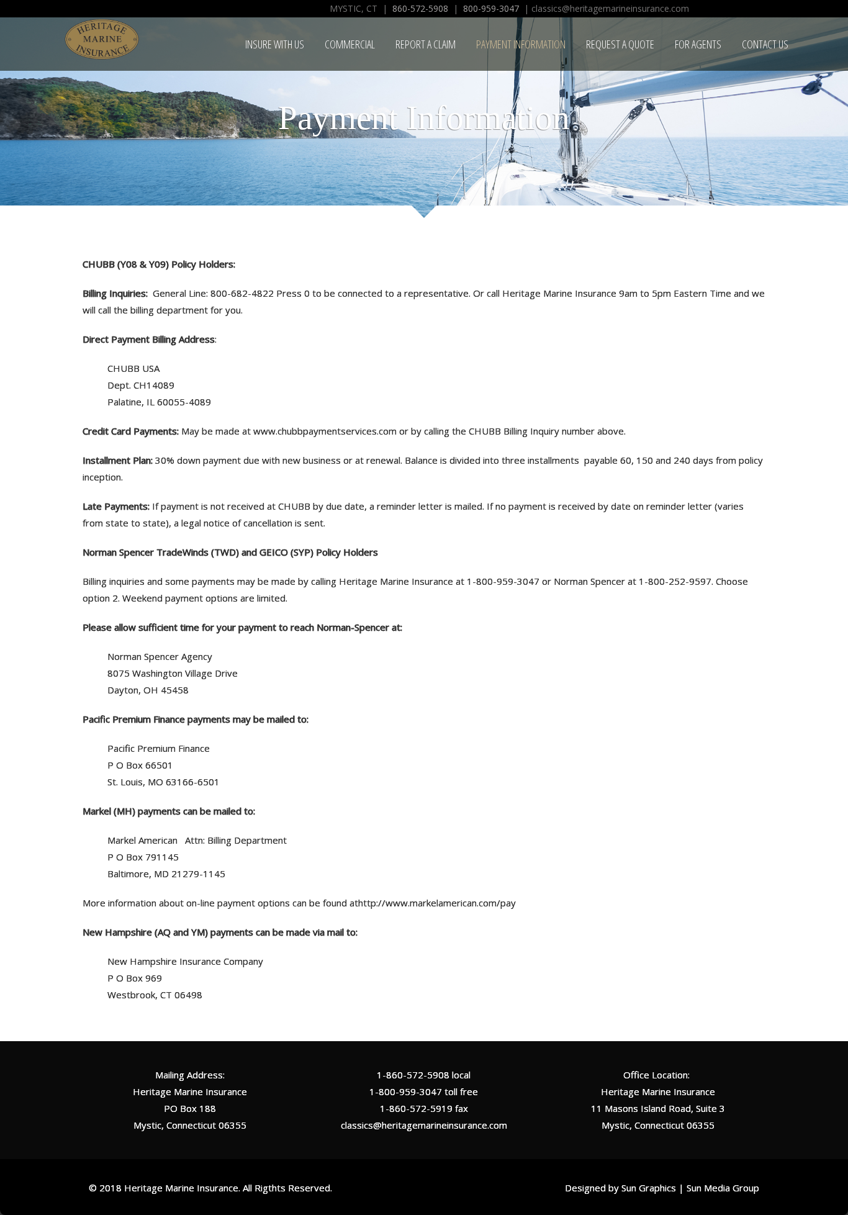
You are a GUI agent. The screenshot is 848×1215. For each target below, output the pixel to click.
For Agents (698, 44)
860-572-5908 (420, 8)
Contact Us (765, 44)
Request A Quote (620, 44)
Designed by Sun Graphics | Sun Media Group (662, 1187)
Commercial (350, 44)
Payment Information (521, 44)
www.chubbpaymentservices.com (325, 431)
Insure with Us (274, 44)
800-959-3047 (491, 8)
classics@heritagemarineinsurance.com (424, 1125)
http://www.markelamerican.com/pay (437, 903)
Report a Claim (425, 44)
